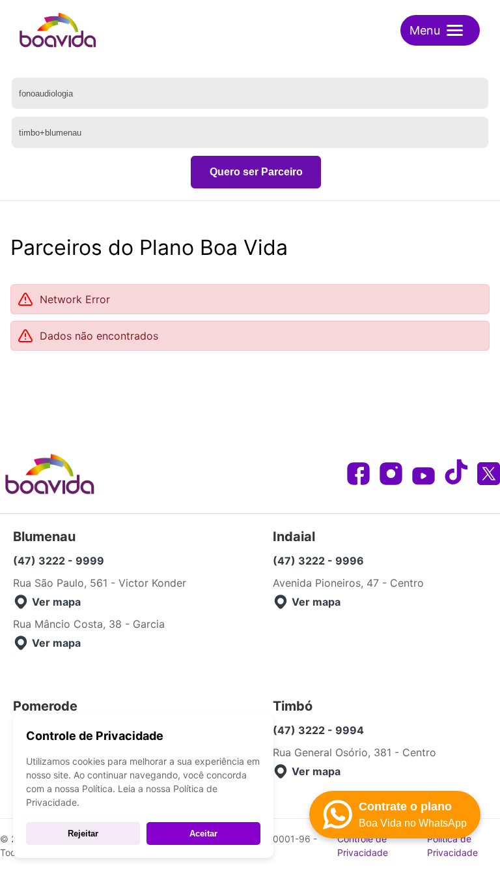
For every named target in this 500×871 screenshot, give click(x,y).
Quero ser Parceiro (256, 171)
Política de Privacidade (452, 845)
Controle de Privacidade (362, 845)
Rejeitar (83, 833)
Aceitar (203, 833)
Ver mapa (56, 601)
